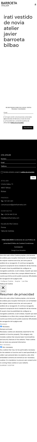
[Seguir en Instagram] (13, 134)
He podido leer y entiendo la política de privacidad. (16, 122)
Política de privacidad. (17, 123)
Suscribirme (28, 128)
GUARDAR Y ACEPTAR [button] (7, 365)
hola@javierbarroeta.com (10, 218)
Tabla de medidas (7, 231)
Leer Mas (25, 281)
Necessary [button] (3, 324)
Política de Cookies (18, 243)
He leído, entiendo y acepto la (18, 172)
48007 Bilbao (6, 188)
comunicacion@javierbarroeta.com (13, 204)
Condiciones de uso (20, 240)
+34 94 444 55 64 (10, 214)
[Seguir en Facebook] (23, 134)
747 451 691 (8, 201)
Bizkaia (3, 191)
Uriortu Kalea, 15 (7, 184)
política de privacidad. (27, 172)
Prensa (3, 227)
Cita (33, 178)
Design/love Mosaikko (18, 250)
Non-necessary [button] (5, 345)
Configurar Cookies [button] (7, 281)
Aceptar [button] (17, 281)
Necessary (6, 327)
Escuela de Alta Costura (9, 224)
